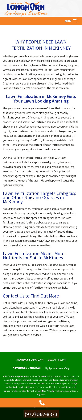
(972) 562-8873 (41, 414)
